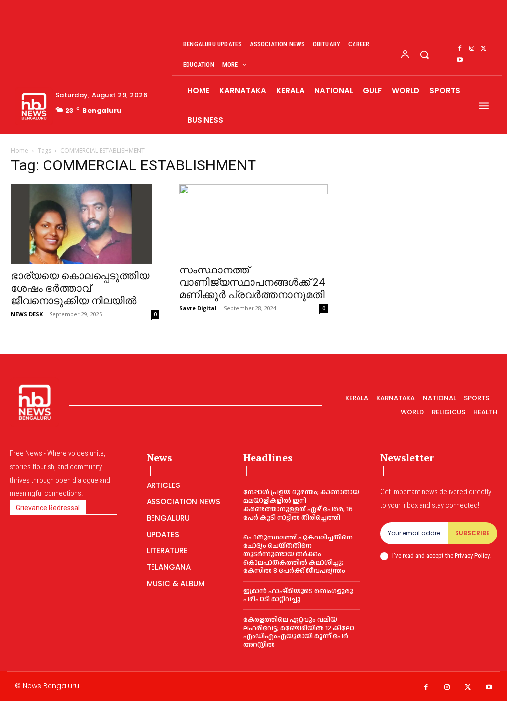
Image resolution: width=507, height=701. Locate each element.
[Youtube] (460, 60)
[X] (484, 48)
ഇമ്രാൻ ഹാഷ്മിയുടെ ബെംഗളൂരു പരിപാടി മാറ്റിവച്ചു (298, 595)
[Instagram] (472, 48)
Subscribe (472, 533)
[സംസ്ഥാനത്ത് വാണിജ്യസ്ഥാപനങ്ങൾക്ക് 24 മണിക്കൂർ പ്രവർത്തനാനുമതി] (253, 221)
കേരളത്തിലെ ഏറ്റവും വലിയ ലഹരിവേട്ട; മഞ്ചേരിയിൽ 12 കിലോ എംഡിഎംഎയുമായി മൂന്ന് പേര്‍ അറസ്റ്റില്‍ (298, 632)
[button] (424, 54)
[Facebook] (460, 48)
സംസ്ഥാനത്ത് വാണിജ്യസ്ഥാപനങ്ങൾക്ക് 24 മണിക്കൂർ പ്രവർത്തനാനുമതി (252, 282)
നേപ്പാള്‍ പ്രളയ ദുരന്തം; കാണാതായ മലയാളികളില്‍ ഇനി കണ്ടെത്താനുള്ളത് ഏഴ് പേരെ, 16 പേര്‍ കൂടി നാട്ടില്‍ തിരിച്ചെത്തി (301, 504)
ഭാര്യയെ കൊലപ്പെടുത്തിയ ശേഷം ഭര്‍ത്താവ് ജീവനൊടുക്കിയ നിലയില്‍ (80, 288)
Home (19, 150)
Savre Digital (198, 308)
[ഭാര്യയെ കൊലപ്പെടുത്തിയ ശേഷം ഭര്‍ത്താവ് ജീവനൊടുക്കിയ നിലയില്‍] (85, 224)
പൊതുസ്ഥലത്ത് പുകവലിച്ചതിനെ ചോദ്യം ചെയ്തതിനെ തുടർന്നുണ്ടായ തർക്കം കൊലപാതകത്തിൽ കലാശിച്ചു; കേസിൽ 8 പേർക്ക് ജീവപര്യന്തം (298, 554)
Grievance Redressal (48, 508)
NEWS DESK (27, 314)
